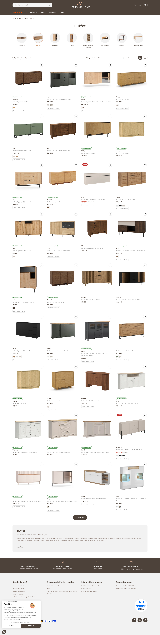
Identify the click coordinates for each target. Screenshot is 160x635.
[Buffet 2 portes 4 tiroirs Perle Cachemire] (63, 428)
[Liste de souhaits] (135, 5)
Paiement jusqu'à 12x (28, 566)
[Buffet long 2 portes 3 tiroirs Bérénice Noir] (123, 455)
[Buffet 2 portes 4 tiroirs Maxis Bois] (13, 356)
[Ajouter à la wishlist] (41, 65)
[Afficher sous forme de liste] (145, 58)
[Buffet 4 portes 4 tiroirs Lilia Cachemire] (97, 178)
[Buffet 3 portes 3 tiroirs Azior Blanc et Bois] (97, 477)
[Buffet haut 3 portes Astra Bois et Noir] (28, 278)
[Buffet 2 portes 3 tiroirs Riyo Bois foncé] (63, 129)
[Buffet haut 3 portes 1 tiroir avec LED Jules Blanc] (117, 506)
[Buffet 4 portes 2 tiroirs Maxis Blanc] (117, 205)
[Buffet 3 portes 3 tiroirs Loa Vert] (117, 356)
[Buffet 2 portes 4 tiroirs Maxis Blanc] (17, 356)
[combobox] (32, 5)
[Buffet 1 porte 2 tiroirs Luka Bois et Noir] (63, 227)
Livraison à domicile (63, 566)
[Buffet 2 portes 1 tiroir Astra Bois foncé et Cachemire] (132, 227)
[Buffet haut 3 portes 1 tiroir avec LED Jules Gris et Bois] (120, 506)
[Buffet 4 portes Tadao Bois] (132, 78)
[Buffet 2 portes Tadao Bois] (63, 380)
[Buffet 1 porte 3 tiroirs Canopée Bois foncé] (97, 380)
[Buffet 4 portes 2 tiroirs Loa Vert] (28, 129)
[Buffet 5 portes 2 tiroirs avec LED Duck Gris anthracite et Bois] (97, 330)
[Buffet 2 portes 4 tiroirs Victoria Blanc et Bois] (28, 428)
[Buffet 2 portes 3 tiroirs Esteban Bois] (97, 278)
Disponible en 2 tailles (53, 108)
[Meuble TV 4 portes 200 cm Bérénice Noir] (120, 455)
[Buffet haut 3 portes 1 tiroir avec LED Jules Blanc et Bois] (132, 477)
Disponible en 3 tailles (88, 205)
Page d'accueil (16, 18)
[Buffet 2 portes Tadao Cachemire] (48, 406)
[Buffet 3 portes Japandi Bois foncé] (63, 278)
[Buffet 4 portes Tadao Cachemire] (117, 105)
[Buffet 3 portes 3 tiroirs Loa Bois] (132, 330)
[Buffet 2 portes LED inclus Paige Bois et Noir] (48, 507)
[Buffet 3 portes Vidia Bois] (97, 129)
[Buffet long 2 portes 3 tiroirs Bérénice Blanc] (117, 455)
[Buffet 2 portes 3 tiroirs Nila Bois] (28, 178)
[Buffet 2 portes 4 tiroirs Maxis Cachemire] (20, 356)
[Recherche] (50, 5)
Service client (97, 566)
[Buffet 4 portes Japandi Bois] (13, 107)
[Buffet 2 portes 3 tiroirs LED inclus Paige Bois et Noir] (97, 78)
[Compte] (140, 5)
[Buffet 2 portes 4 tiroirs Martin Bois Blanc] (48, 105)
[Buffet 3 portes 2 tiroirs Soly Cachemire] (13, 256)
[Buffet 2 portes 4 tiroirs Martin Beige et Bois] (51, 105)
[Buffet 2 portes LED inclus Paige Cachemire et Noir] (63, 477)
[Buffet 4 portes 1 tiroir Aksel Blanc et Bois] (132, 380)
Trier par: (89, 58)
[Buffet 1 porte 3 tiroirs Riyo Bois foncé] (97, 227)
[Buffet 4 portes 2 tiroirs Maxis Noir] (120, 205)
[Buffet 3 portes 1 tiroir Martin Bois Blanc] (48, 356)
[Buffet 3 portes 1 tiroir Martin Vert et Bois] (63, 330)
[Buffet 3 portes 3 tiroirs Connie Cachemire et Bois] (28, 477)
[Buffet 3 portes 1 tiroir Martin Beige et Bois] (51, 356)
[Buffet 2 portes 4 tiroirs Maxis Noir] (28, 330)
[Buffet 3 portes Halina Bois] (132, 129)
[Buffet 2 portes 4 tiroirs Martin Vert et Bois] (63, 78)
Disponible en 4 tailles (19, 111)
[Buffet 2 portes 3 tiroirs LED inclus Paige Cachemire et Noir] (82, 107)
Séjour (26, 18)
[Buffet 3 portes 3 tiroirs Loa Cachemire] (120, 356)
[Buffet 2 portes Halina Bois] (28, 380)
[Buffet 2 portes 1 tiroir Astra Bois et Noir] (117, 256)
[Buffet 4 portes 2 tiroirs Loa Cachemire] (13, 156)
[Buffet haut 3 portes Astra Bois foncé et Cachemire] (13, 308)
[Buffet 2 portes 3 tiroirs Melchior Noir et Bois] (132, 278)
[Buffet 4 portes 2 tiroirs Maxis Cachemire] (123, 205)
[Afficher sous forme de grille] (140, 58)
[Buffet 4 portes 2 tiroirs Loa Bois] (17, 156)
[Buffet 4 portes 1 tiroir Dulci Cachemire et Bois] (97, 428)
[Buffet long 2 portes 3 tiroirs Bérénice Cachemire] (132, 428)
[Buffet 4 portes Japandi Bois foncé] (28, 78)
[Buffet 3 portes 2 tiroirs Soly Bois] (28, 227)
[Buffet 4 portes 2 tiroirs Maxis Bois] (132, 178)
